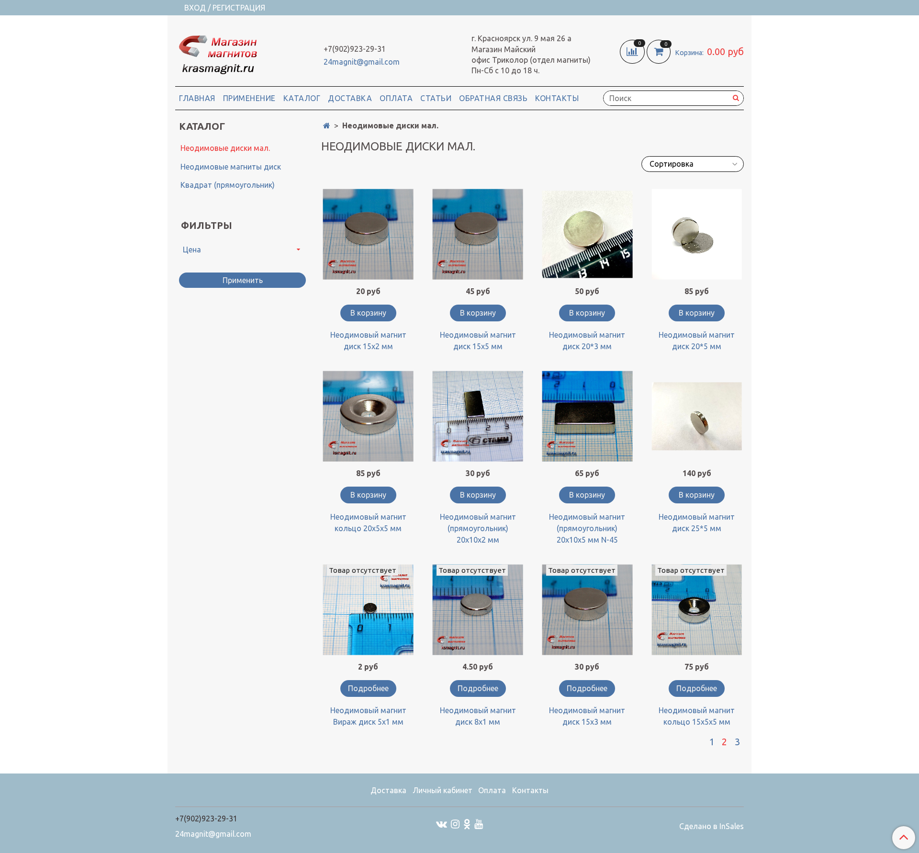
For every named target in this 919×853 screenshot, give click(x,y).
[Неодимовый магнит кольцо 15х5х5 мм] (696, 610)
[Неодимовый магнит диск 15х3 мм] (587, 610)
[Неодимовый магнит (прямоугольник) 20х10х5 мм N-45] (587, 416)
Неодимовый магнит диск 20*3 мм (587, 340)
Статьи (435, 98)
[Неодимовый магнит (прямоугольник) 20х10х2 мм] (478, 416)
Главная (197, 98)
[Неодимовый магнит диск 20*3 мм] (587, 234)
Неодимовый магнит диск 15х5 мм (478, 340)
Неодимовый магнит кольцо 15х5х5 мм (697, 716)
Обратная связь (493, 98)
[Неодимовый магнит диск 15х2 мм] (368, 234)
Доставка (350, 98)
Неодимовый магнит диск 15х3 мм (587, 716)
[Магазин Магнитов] (217, 52)
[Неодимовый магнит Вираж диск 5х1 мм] (368, 610)
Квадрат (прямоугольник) (227, 185)
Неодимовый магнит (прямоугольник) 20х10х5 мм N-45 (587, 528)
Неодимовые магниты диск (230, 166)
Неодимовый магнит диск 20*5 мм (697, 340)
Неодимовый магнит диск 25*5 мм (697, 522)
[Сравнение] (633, 50)
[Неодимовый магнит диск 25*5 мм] (696, 416)
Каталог (302, 98)
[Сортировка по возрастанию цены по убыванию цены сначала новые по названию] (692, 164)
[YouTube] (478, 823)
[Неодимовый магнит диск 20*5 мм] (696, 234)
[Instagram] (455, 823)
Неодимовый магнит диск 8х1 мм (478, 716)
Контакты (557, 98)
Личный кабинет (442, 790)
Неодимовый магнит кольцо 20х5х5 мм (368, 522)
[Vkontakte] (441, 823)
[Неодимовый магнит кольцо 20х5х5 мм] (368, 416)
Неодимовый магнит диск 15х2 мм (368, 340)
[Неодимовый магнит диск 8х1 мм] (478, 610)
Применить (243, 280)
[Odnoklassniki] (467, 823)
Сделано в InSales (711, 826)
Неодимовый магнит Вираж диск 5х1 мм (368, 716)
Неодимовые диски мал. (225, 148)
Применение (249, 98)
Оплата (396, 98)
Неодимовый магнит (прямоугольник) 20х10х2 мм (478, 528)
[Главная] (326, 125)
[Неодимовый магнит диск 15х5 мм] (478, 234)
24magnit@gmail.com (362, 61)
